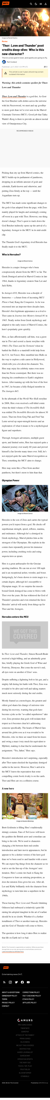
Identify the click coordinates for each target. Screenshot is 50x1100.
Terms (4, 999)
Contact (5, 1006)
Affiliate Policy (29, 1003)
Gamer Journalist (25, 1052)
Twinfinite (25, 1028)
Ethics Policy (28, 999)
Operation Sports (25, 1059)
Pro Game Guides (25, 1025)
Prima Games (25, 1038)
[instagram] (10, 982)
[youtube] (28, 982)
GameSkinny (25, 1056)
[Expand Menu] (40, 3)
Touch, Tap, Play (25, 1066)
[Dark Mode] (35, 3)
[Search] (31, 3)
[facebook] (22, 982)
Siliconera (25, 1042)
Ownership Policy (9, 996)
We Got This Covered (25, 1045)
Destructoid (25, 1049)
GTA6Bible (25, 1076)
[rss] (4, 982)
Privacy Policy (8, 1003)
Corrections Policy (31, 992)
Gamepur (25, 1032)
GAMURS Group (43, 1083)
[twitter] (16, 982)
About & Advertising (11, 992)
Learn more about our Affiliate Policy (13, 951)
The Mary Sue (25, 1063)
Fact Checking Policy (32, 996)
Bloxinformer (25, 1073)
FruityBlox (25, 1069)
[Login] (45, 3)
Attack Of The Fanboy (25, 1035)
